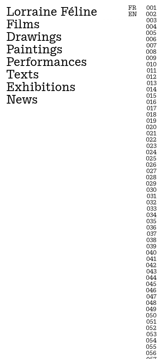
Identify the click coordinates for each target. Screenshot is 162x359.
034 (151, 215)
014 (151, 89)
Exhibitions (40, 87)
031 (151, 196)
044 (151, 277)
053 (151, 334)
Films (23, 24)
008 (151, 51)
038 (151, 240)
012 (151, 76)
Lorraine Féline (51, 11)
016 (151, 102)
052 (151, 328)
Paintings (34, 49)
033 (151, 208)
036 (151, 227)
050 (151, 315)
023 (151, 145)
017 (151, 108)
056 (151, 353)
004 (151, 26)
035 (151, 221)
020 (151, 127)
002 (151, 14)
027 (151, 171)
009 (151, 58)
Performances (46, 62)
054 (151, 340)
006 (151, 39)
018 (151, 114)
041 (151, 258)
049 (151, 309)
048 (151, 302)
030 (151, 189)
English (132, 15)
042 (151, 265)
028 (151, 177)
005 (151, 32)
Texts (22, 74)
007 (151, 45)
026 (151, 164)
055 (151, 346)
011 (151, 70)
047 (151, 296)
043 (151, 271)
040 (151, 252)
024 (151, 152)
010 (151, 64)
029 (151, 183)
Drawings (34, 36)
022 (151, 139)
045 (151, 284)
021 (151, 133)
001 (151, 7)
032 (151, 202)
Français (132, 9)
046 (151, 290)
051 (151, 321)
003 (151, 20)
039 (151, 246)
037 (151, 233)
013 (151, 83)
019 (151, 120)
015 (151, 95)
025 (151, 158)
